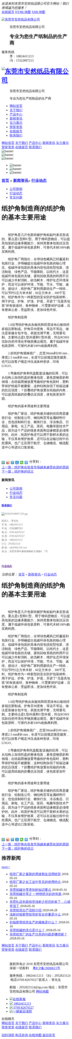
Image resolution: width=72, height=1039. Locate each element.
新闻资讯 (16, 118)
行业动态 (39, 180)
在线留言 (8, 12)
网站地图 (42, 991)
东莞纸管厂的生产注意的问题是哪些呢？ (38, 934)
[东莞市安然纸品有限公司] (21, 19)
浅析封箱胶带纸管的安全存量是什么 (35, 914)
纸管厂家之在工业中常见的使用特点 (35, 882)
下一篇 (18, 471)
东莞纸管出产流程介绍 (26, 910)
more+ (6, 867)
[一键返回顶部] (21, 1011)
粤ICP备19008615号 (46, 968)
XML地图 (38, 12)
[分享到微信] (21, 462)
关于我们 (16, 110)
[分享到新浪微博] (8, 462)
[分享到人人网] (17, 462)
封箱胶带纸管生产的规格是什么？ (34, 922)
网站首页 (16, 106)
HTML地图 (23, 12)
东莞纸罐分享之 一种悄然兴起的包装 (36, 894)
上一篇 (35, 467)
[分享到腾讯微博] (12, 462)
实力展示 (16, 122)
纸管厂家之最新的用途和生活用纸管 (35, 874)
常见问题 (16, 197)
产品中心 (16, 114)
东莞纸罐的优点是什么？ (27, 930)
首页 (5, 180)
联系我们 (16, 135)
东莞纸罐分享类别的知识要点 (30, 889)
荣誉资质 (16, 127)
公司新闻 (16, 189)
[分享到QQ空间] (3, 462)
